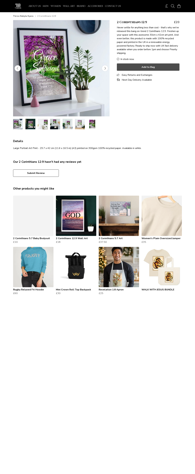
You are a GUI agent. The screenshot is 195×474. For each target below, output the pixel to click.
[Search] (173, 6)
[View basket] (179, 6)
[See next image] (105, 68)
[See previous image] (18, 68)
